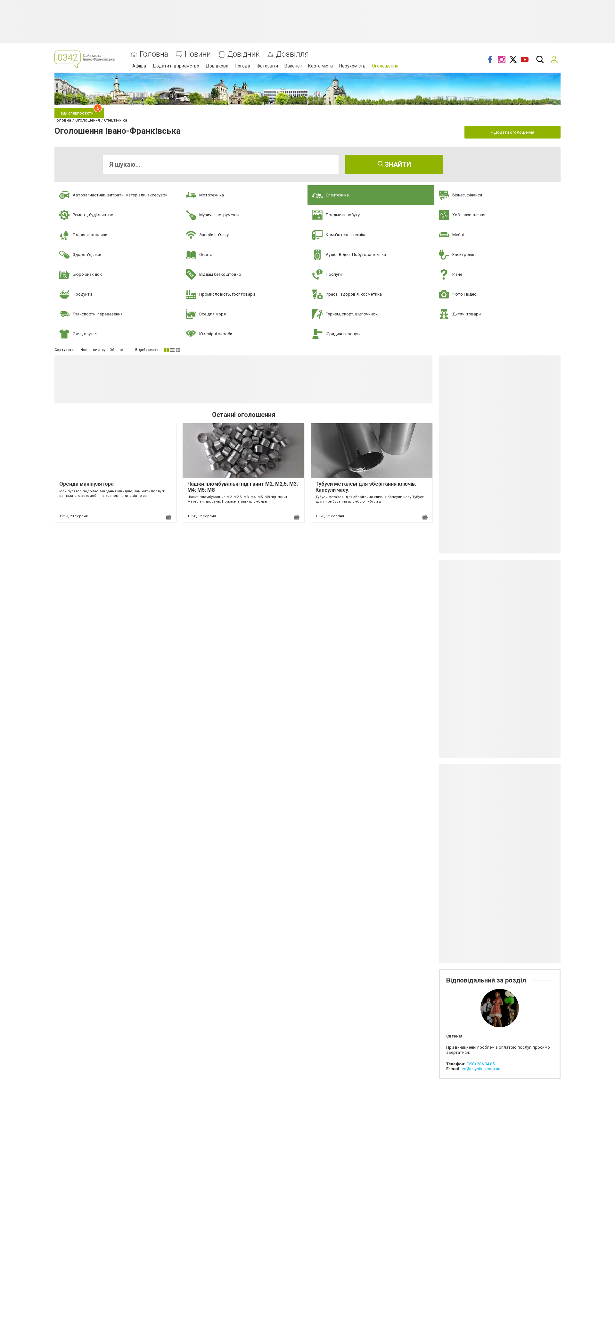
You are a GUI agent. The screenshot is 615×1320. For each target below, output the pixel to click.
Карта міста (320, 65)
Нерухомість (352, 65)
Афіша (139, 65)
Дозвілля (292, 54)
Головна (154, 54)
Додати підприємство (175, 65)
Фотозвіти (267, 65)
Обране (116, 350)
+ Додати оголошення (512, 132)
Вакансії (293, 65)
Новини (198, 54)
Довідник (243, 54)
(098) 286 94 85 (480, 1064)
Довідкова (217, 65)
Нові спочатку (92, 350)
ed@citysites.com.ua (481, 1068)
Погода (242, 65)
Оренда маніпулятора (86, 484)
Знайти (397, 164)
